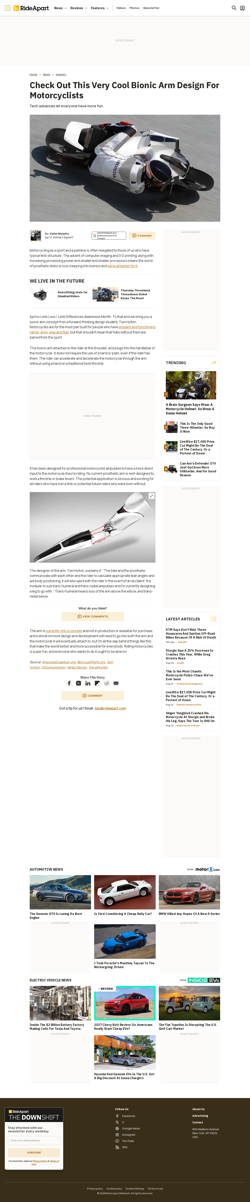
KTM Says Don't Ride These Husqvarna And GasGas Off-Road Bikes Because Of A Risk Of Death (191, 633)
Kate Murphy (59, 234)
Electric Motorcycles (189, 704)
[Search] (234, 8)
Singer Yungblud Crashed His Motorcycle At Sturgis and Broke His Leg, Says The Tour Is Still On (190, 717)
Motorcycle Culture (188, 725)
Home (33, 74)
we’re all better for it (122, 266)
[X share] (78, 683)
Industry (61, 74)
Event (180, 662)
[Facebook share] (69, 683)
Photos (134, 8)
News (58, 8)
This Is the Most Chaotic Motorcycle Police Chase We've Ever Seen (189, 675)
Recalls (182, 641)
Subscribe (34, 1152)
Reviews (77, 8)
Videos (121, 8)
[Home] (32, 8)
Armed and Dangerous (190, 683)
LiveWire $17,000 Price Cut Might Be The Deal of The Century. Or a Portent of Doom (191, 696)
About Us (198, 1109)
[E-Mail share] (116, 683)
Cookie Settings (135, 1188)
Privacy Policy (40, 1160)
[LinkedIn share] (88, 683)
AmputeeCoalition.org (59, 662)
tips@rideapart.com (110, 708)
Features (98, 8)
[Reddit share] (106, 683)
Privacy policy (95, 1188)
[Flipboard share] (97, 683)
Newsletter (151, 8)
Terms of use (155, 1188)
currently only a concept (64, 631)
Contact (197, 1122)
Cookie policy (114, 1188)
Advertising (200, 1116)
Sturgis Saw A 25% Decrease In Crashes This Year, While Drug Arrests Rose (189, 654)
